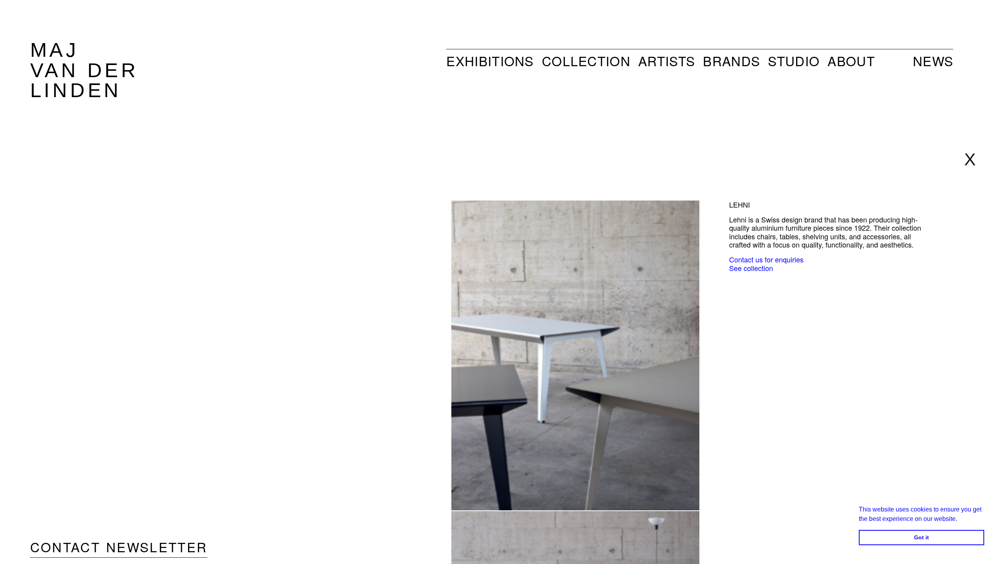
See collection (751, 268)
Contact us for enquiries (766, 259)
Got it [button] (921, 537)
